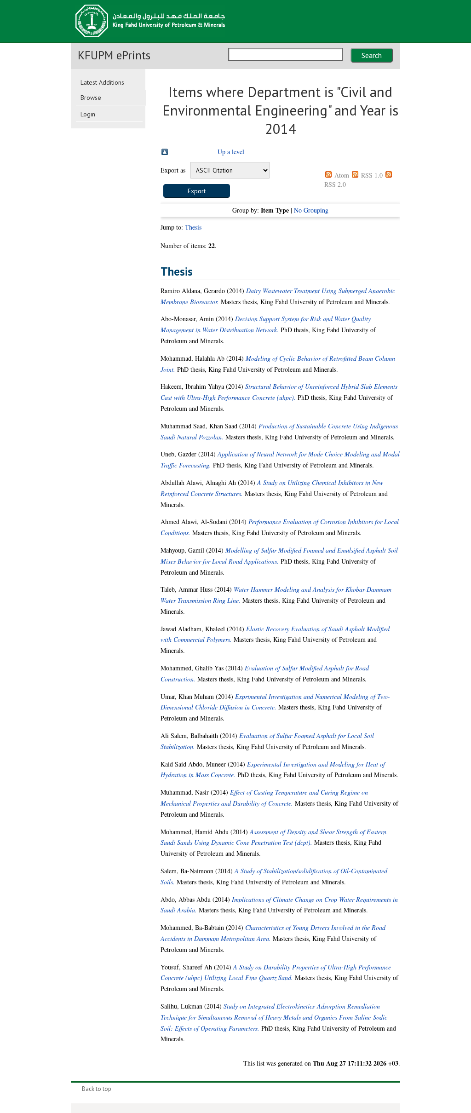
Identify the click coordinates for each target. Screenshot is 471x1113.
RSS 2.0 (335, 184)
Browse (90, 97)
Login (87, 114)
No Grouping (311, 210)
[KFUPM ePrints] (150, 40)
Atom (341, 175)
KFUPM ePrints (114, 55)
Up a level (231, 151)
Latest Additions (102, 82)
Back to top (96, 1089)
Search (372, 55)
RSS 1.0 (372, 175)
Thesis (193, 227)
